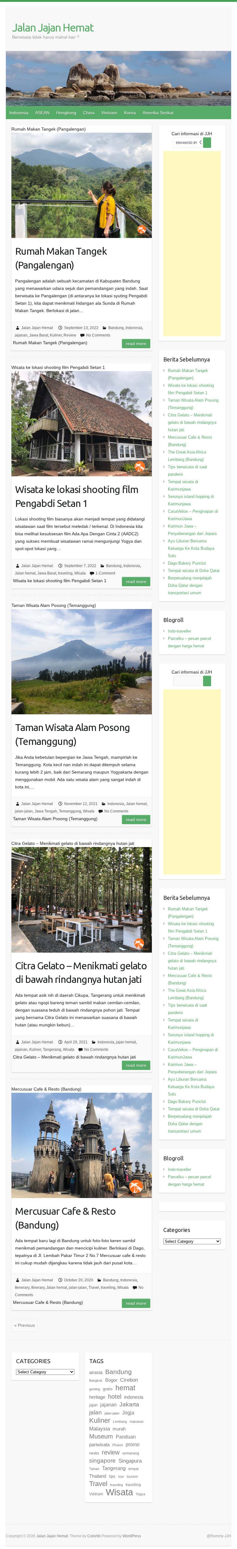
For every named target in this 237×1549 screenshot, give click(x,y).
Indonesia (18, 112)
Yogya (140, 1494)
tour (121, 1476)
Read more (136, 343)
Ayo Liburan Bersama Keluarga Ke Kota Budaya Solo (191, 548)
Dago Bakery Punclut (187, 563)
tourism (132, 1476)
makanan (136, 1421)
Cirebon (129, 1380)
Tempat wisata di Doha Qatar (194, 570)
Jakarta (129, 1404)
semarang (130, 1453)
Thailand (97, 1476)
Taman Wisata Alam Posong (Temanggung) (72, 734)
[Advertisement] (192, 243)
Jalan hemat (25, 573)
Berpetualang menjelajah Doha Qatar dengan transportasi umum (190, 585)
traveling (65, 573)
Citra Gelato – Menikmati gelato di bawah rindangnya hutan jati (81, 972)
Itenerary (22, 1287)
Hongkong (66, 112)
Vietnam (109, 112)
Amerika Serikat (158, 112)
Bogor (111, 1380)
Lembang (120, 1421)
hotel (114, 1396)
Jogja (128, 1412)
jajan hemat (126, 1042)
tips (112, 1476)
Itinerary (37, 1287)
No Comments (98, 335)
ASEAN (42, 112)
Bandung (116, 328)
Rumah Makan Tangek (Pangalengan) (61, 257)
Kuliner (56, 335)
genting (94, 1389)
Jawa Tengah (46, 811)
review (110, 1452)
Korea (130, 112)
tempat (133, 1469)
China (88, 112)
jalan (95, 1412)
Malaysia (99, 1429)
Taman (94, 1469)
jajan (93, 1405)
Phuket (117, 1445)
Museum (101, 1436)
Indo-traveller (179, 631)
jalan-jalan (24, 811)
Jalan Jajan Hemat (53, 27)
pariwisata (99, 1444)
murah (119, 1428)
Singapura (130, 1461)
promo (132, 1444)
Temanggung (70, 811)
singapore (102, 1460)
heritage (97, 1397)
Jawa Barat (38, 335)
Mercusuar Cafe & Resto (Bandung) (65, 1217)
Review (70, 335)
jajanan (21, 335)
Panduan (126, 1436)
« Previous (24, 1325)
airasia (95, 1372)
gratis (108, 1389)
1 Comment (105, 573)
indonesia (133, 1397)
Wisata (80, 573)
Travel (94, 1287)
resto (94, 1453)
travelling (133, 1485)
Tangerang (52, 1049)
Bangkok (95, 1380)
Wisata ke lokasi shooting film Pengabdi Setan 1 (76, 496)
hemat (125, 1388)
